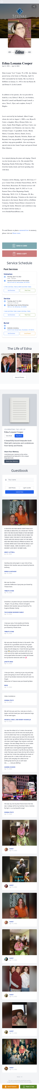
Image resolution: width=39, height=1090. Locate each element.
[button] (19, 512)
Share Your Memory (12, 461)
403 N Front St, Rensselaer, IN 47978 (18, 282)
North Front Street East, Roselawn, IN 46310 (20, 330)
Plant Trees (27, 290)
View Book (9, 436)
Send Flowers (27, 333)
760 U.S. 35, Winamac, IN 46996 (17, 307)
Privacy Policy (14, 1082)
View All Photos (19, 377)
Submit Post (19, 492)
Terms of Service (24, 1082)
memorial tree (24, 230)
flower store (16, 233)
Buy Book (19, 436)
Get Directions (11, 290)
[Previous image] (4, 512)
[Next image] (35, 512)
